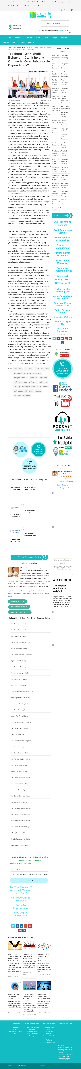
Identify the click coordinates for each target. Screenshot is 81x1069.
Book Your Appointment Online (20, 624)
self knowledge (43, 386)
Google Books (31, 591)
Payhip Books (27, 593)
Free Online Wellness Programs (20, 777)
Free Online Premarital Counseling (21, 654)
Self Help (18, 38)
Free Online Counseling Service (20, 630)
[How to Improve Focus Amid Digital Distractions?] (44, 950)
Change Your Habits (19, 612)
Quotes (22, 42)
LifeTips (54, 38)
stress (31, 391)
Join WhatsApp (16, 25)
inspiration (45, 369)
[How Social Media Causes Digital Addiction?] (44, 990)
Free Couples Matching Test (19, 704)
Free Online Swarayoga (18, 747)
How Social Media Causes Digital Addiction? (44, 996)
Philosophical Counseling (62, 239)
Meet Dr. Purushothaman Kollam (20, 839)
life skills (27, 373)
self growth (43, 382)
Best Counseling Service (18, 636)
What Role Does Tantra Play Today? (14, 996)
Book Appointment (19, 607)
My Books (11, 591)
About (20, 1031)
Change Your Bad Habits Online (20, 642)
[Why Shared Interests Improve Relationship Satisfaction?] (15, 950)
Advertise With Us (62, 317)
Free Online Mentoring (62, 261)
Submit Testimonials (32, 1034)
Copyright (32, 1036)
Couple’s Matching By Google (62, 297)
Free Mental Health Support (19, 790)
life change (18, 373)
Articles (29, 42)
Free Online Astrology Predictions (21, 808)
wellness (26, 395)
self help (17, 386)
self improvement (28, 386)
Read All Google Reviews (62, 488)
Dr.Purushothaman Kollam (63, 569)
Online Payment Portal (63, 311)
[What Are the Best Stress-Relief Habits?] (29, 950)
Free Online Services (32, 1027)
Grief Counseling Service (62, 231)
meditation (33, 378)
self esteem (33, 382)
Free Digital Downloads (21, 914)
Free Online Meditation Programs (21, 741)
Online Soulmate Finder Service (20, 820)
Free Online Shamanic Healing (20, 753)
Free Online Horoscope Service (20, 814)
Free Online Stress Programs (19, 728)
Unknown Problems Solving (62, 269)
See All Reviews (62, 485)
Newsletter (15, 1027)
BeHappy (6, 42)
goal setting (18, 369)
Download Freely (32, 1031)
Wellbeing (28, 38)
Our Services (45, 2)
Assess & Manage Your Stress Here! (62, 279)
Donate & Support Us (62, 322)
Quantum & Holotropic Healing (20, 673)
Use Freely (11, 5)
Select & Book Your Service (19, 845)
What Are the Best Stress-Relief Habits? (28, 956)
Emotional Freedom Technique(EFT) (22, 691)
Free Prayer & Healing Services (20, 759)
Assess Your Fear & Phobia (19, 716)
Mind (14, 42)
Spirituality (64, 2)
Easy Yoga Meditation (17, 734)
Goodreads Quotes (67, 574)
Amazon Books (20, 591)
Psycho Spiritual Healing (18, 661)
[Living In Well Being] (40, 17)
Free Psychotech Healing (18, 667)
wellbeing (17, 395)
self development (20, 382)
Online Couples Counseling (19, 648)
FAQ (15, 1034)
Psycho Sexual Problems (62, 254)
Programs (16, 1029)
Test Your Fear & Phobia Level (62, 304)
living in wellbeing (20, 378)
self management (20, 391)
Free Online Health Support (19, 765)
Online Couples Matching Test (62, 290)
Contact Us (37, 5)
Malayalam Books (38, 593)
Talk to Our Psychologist (18, 685)
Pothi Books (17, 593)
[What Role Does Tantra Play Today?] (15, 990)
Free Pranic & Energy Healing (20, 710)
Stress (46, 38)
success (38, 391)
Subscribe (29, 880)
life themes (37, 373)
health (37, 369)
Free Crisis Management (63, 246)
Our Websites (35, 2)
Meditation (64, 38)
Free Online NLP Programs (19, 802)
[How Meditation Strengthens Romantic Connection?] (29, 990)
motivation (43, 378)
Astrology (32, 1029)
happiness (28, 369)
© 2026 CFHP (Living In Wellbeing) (17, 1065)
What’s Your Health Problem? (20, 771)
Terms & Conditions (49, 1042)
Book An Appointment (21, 906)
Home (10, 2)
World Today (55, 2)
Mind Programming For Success (20, 697)
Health (38, 38)
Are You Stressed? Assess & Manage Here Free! (20, 890)
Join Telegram (16, 28)
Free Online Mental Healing (19, 679)
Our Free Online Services (20, 899)
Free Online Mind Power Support (20, 796)
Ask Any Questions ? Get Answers (21, 833)
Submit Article (17, 601)
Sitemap (42, 1065)
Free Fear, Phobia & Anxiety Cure (21, 722)
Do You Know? (25, 2)
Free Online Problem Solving (19, 784)
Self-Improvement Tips (19, 48)
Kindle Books (41, 591)
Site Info (15, 2)
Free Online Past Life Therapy (20, 827)
